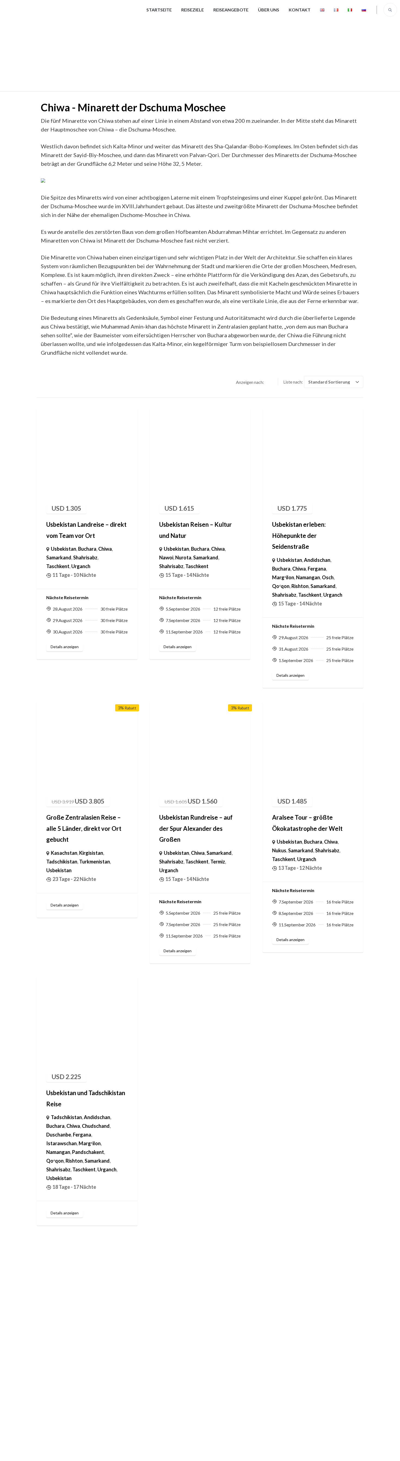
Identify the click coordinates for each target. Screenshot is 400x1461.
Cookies (212, 1404)
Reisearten (52, 1356)
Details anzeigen (65, 646)
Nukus (279, 850)
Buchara (87, 549)
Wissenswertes (220, 1323)
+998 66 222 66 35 (318, 1307)
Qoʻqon (281, 586)
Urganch (80, 566)
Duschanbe (58, 1135)
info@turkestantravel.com (327, 1321)
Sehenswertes (219, 1307)
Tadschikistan (61, 862)
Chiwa (105, 549)
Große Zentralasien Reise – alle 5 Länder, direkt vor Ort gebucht (83, 828)
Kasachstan (64, 853)
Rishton (300, 586)
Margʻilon (283, 577)
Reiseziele (192, 9)
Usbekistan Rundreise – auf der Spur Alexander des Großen (196, 828)
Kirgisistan (91, 853)
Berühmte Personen (225, 1339)
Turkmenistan (94, 862)
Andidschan (317, 560)
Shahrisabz (85, 557)
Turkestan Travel (194, 1451)
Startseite (159, 9)
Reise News (216, 1372)
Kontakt (299, 9)
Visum (210, 1388)
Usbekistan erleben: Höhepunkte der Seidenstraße (299, 535)
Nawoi (166, 557)
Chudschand (96, 1126)
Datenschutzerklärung (239, 1451)
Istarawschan (61, 1143)
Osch (328, 577)
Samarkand (58, 557)
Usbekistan (63, 549)
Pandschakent (88, 1152)
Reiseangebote (230, 9)
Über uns (268, 9)
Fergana (317, 569)
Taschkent (57, 566)
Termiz (217, 862)
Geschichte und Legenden (232, 1356)
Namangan (308, 577)
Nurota (183, 557)
